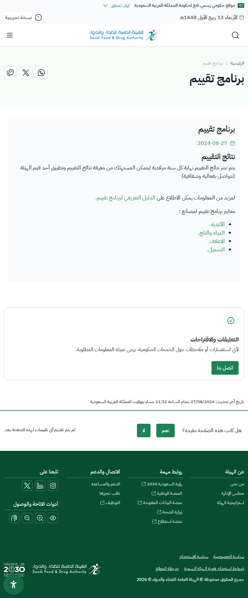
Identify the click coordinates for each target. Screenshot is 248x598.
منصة (170, 521)
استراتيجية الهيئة (230, 502)
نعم (165, 430)
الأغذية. (217, 224)
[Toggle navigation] (10, 35)
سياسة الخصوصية (228, 556)
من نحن (237, 484)
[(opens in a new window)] (41, 72)
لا (143, 430)
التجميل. (216, 249)
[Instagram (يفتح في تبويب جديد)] (53, 486)
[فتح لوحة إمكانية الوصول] (13, 584)
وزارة (172, 512)
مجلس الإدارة (233, 493)
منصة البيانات (162, 502)
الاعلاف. (216, 241)
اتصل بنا (225, 368)
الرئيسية (237, 63)
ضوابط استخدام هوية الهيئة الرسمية (214, 568)
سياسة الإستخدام (194, 556)
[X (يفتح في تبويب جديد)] (27, 486)
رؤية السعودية (164, 484)
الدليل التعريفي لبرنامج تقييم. (125, 197)
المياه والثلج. (211, 232)
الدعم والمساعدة (105, 484)
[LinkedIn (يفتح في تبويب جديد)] (40, 486)
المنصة (169, 493)
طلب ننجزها (109, 493)
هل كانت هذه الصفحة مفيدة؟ (212, 430)
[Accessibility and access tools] (14, 518)
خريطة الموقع (167, 568)
